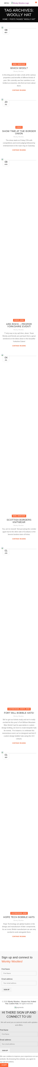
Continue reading (19, 90)
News (15, 64)
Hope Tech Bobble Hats (19, 917)
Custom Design (13, 709)
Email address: (7, 979)
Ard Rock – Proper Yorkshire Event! (19, 325)
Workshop (21, 64)
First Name (6, 969)
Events (19, 127)
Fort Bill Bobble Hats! (19, 713)
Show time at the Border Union (19, 132)
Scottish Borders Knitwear (19, 520)
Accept (4, 1065)
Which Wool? (19, 68)
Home (5, 19)
